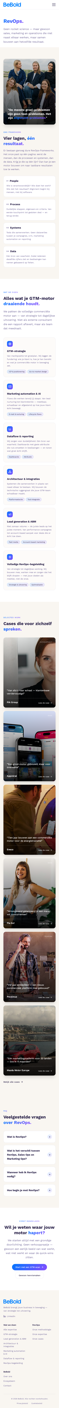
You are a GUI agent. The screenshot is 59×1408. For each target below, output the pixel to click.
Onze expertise (39, 1334)
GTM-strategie (10, 1334)
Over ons (7, 1376)
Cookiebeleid (36, 1403)
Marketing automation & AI (14, 1352)
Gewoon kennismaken (29, 1275)
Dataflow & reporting (13, 1358)
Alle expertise (10, 1329)
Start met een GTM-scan (27, 1267)
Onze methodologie (41, 1329)
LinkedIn (11, 1316)
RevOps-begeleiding (13, 1363)
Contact (7, 1385)
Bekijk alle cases (11, 1082)
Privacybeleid (22, 1403)
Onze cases (37, 1339)
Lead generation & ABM (14, 1339)
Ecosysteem (9, 1381)
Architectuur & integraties (10, 1344)
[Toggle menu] (54, 4)
